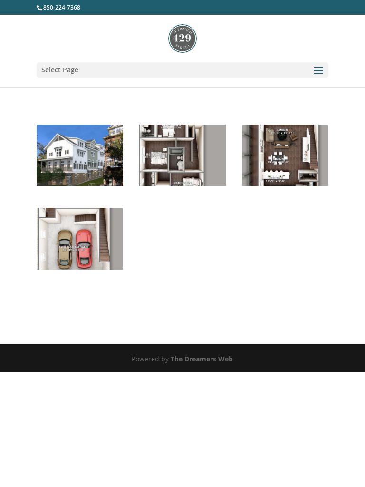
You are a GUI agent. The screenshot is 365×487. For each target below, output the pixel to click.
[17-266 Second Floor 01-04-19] (285, 183)
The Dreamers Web (202, 358)
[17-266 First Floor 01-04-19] (80, 267)
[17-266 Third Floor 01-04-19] (182, 183)
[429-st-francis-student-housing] (80, 183)
